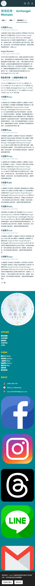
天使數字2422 (7, 257)
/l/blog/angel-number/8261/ (10, 209)
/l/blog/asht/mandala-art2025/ (10, 80)
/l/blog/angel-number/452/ (9, 132)
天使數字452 (6, 130)
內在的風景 (4, 338)
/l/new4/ (4, 185)
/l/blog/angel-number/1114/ (9, 30)
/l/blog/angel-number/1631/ (9, 159)
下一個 (3, 283)
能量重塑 (3, 340)
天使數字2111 (6, 97)
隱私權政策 (4, 370)
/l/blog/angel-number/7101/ (9, 233)
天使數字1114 (6, 27)
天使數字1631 (6, 156)
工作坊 (3, 345)
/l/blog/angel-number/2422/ (9, 259)
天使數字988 (6, 183)
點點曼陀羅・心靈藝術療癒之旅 (14, 78)
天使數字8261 (7, 206)
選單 (32, 3)
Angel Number (7, 51)
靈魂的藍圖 (4, 336)
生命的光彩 (4, 343)
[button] (25, 3)
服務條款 (3, 367)
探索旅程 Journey (6, 358)
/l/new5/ (4, 99)
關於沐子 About (6, 356)
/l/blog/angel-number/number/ (10, 53)
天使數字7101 (6, 230)
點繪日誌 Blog (5, 365)
